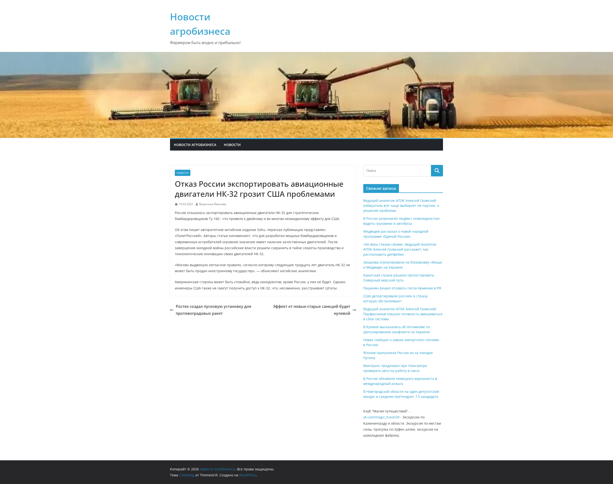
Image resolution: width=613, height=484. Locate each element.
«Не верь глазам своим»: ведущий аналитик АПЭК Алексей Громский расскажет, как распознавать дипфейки (399, 249)
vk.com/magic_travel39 (381, 417)
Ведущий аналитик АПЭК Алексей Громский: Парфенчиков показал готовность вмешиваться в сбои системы (403, 314)
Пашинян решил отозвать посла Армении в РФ (402, 288)
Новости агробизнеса (195, 144)
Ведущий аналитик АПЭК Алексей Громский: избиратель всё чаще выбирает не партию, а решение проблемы (401, 205)
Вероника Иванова (212, 204)
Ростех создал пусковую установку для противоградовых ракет (213, 310)
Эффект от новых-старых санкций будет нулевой (311, 310)
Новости (232, 144)
